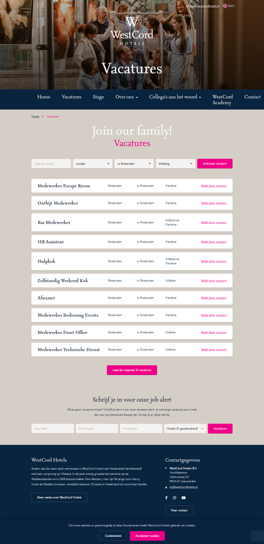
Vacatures (71, 96)
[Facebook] (166, 497)
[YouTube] (184, 497)
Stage (98, 96)
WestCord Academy (222, 99)
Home (43, 96)
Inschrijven (220, 428)
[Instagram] (174, 497)
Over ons (125, 96)
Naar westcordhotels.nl (204, 5)
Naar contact (179, 510)
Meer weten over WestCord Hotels (59, 497)
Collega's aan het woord (173, 96)
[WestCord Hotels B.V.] (132, 29)
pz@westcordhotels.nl (184, 487)
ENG (231, 6)
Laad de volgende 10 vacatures (132, 370)
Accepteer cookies (147, 536)
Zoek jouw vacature (215, 163)
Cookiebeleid (113, 536)
